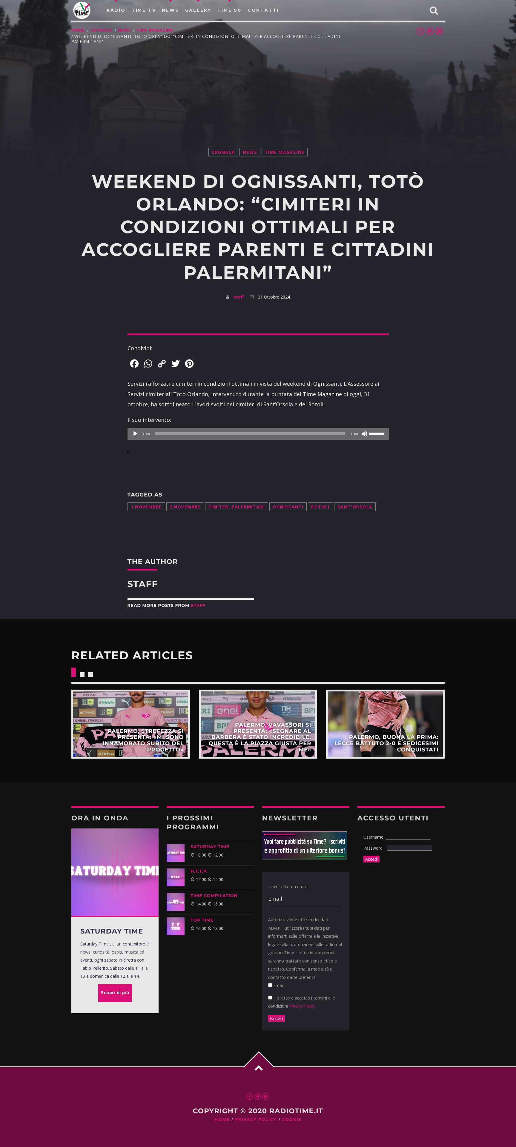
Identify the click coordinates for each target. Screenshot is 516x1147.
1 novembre (146, 507)
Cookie (291, 1120)
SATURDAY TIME (210, 846)
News (124, 30)
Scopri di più (130, 724)
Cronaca (101, 30)
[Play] (135, 434)
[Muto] (364, 434)
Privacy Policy (302, 1006)
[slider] (377, 433)
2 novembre (185, 507)
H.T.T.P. (199, 871)
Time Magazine (154, 30)
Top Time (202, 920)
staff (239, 297)
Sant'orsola (355, 507)
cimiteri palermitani (236, 507)
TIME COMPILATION (214, 895)
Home (78, 30)
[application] (258, 434)
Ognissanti (288, 507)
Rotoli (320, 507)
